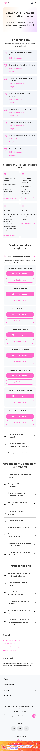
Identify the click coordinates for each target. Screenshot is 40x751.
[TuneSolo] (9, 3)
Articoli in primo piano (9, 650)
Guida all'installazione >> (16, 58)
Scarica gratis (21, 280)
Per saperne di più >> (10, 198)
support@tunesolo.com (16, 668)
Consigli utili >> (13, 71)
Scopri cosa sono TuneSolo (11, 640)
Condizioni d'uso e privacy (11, 647)
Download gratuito (21, 273)
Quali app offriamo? (9, 643)
